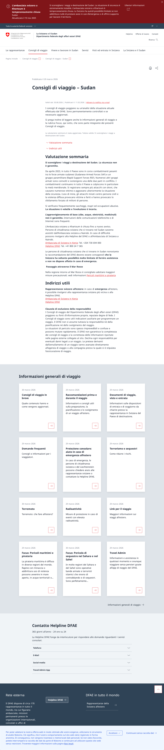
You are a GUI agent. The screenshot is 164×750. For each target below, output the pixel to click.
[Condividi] (156, 68)
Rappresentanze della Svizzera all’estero (98, 705)
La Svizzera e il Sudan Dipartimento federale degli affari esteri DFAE (58, 35)
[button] (15, 50)
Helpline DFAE (52, 246)
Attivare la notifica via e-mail (98, 102)
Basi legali (68, 743)
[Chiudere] (162, 2)
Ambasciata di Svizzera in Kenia (61, 242)
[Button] (128, 9)
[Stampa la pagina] (150, 68)
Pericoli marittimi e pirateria (101, 275)
